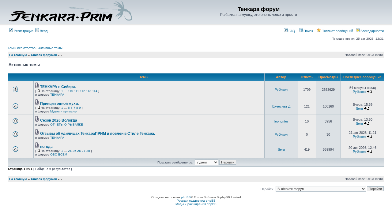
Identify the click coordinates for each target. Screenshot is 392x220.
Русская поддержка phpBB (196, 200)
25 (74, 150)
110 (70, 91)
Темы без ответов (22, 48)
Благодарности (372, 31)
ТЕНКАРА (57, 94)
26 (79, 150)
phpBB (186, 197)
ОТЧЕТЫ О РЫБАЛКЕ (66, 124)
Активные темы (50, 48)
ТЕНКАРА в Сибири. (58, 87)
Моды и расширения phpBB (196, 204)
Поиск (308, 31)
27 (83, 150)
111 (76, 91)
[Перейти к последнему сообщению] (369, 92)
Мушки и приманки (63, 111)
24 (70, 150)
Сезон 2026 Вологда (58, 120)
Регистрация (23, 31)
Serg (359, 108)
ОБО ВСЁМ (58, 154)
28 (88, 150)
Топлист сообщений (337, 31)
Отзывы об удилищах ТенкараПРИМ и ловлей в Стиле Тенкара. (97, 133)
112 (82, 91)
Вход (43, 31)
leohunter (281, 121)
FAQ (291, 31)
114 (94, 91)
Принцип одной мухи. (59, 103)
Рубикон (281, 89)
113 (88, 91)
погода (46, 147)
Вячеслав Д (281, 106)
